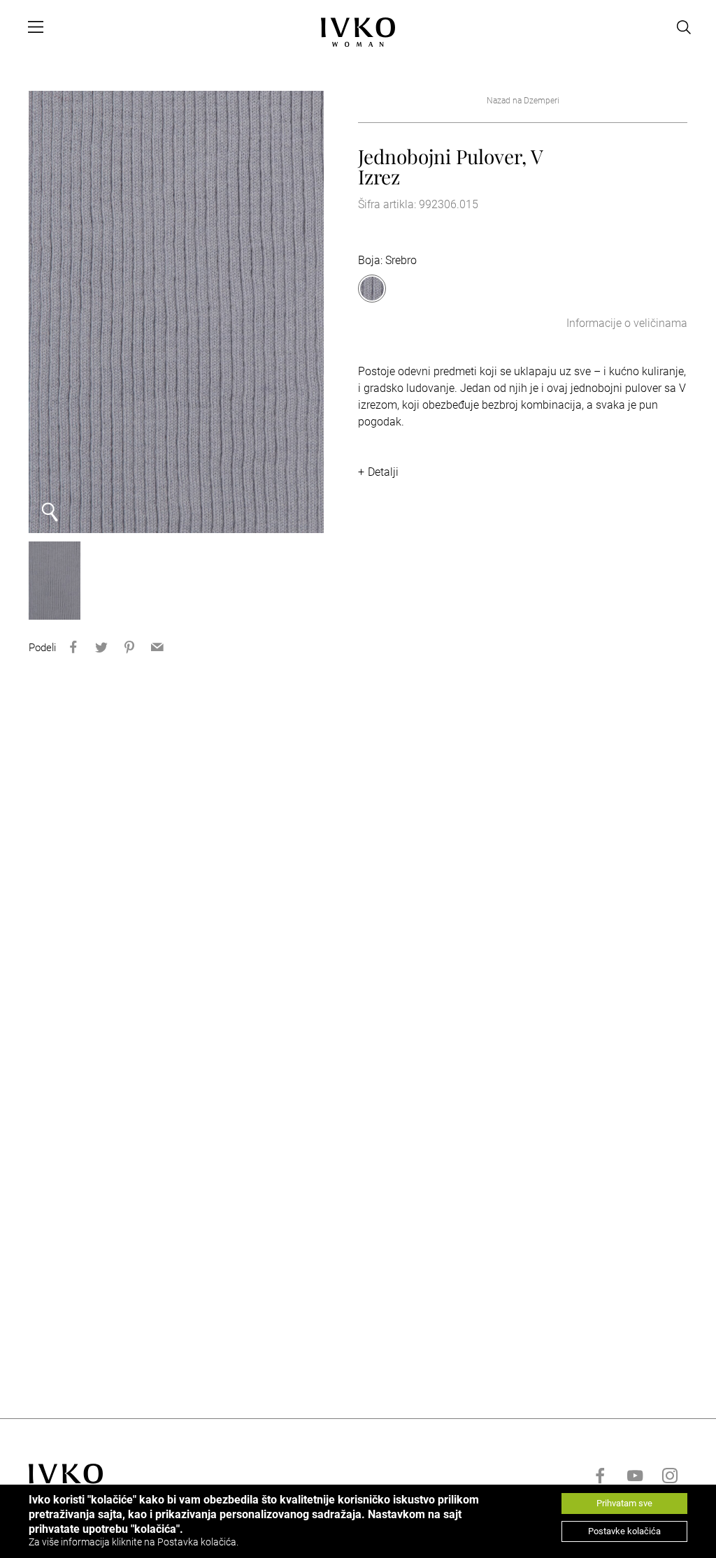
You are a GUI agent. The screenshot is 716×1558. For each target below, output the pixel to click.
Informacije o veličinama (626, 323)
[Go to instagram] (669, 1475)
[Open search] (684, 27)
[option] (176, 312)
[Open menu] (36, 27)
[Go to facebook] (599, 1475)
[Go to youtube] (634, 1475)
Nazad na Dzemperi (523, 100)
